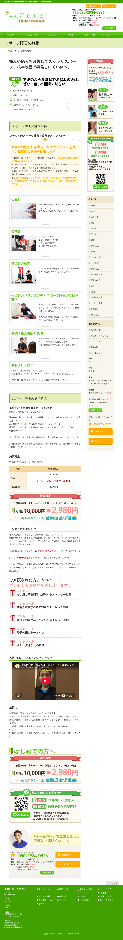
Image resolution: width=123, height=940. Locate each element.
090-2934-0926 (92, 12)
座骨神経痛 (96, 280)
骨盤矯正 (95, 269)
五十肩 (94, 234)
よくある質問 (96, 353)
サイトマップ (44, 904)
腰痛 (93, 251)
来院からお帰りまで (99, 336)
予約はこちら (110, 6)
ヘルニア (95, 263)
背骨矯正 (95, 246)
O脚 (92, 286)
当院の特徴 (96, 330)
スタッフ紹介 (96, 341)
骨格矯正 (95, 315)
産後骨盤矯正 (96, 274)
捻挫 (93, 292)
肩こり (94, 223)
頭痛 (93, 206)
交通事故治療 (96, 297)
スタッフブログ (106, 900)
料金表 (82, 896)
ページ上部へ (112, 883)
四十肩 (94, 229)
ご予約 (62, 900)
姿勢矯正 (95, 309)
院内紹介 (95, 347)
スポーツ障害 (96, 303)
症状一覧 (63, 896)
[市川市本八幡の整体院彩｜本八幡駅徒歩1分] (24, 20)
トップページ (44, 889)
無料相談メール (94, 6)
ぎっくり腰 (96, 257)
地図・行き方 (110, 28)
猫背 (93, 240)
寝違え (94, 211)
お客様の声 (84, 900)
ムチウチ (95, 217)
